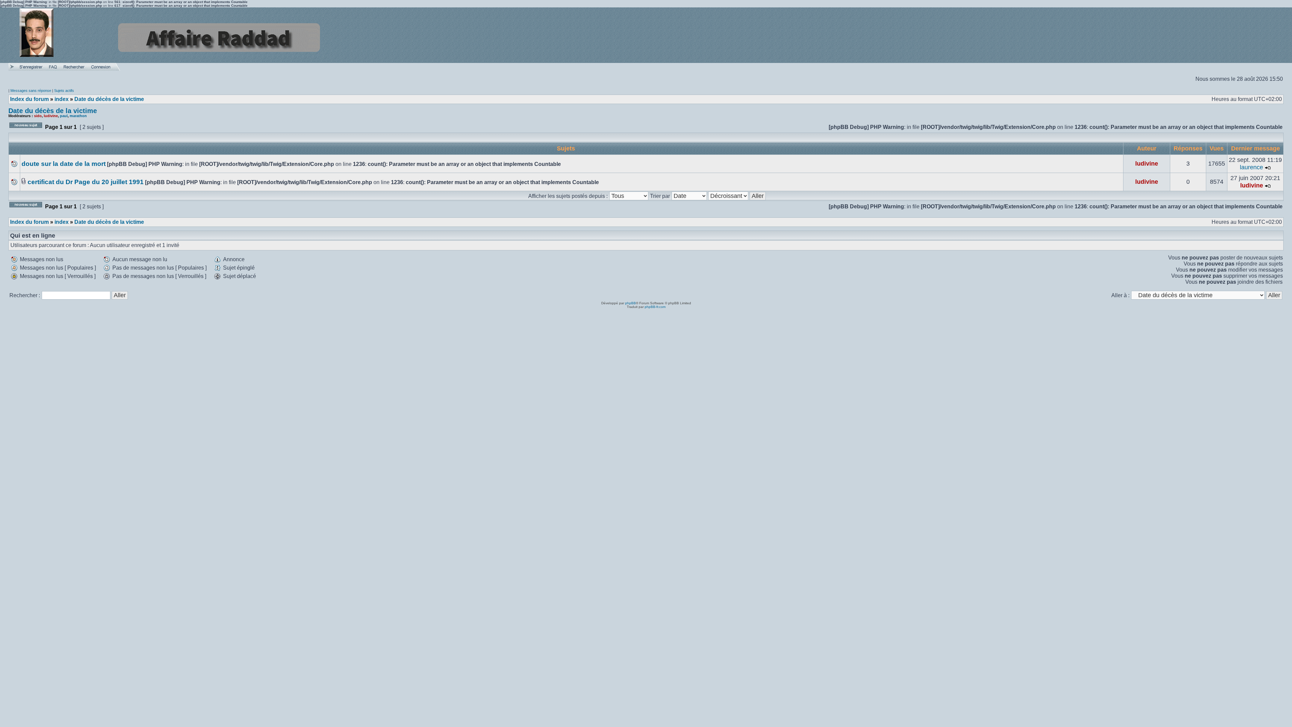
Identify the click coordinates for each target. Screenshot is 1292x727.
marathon (78, 116)
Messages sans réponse (30, 91)
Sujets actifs (64, 91)
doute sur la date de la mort (64, 163)
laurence (1251, 167)
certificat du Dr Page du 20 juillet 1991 (86, 181)
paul (64, 116)
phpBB (630, 303)
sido (38, 116)
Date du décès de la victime (52, 110)
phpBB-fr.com (655, 307)
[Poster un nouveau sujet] (25, 130)
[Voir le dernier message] (1268, 167)
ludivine (51, 116)
